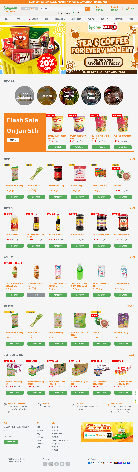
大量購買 (40, 430)
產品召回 (55, 450)
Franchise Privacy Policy (62, 440)
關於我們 (40, 440)
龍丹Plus (40, 437)
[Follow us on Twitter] (50, 464)
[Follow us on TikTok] (67, 464)
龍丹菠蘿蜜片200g (121, 332)
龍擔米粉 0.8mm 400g (14, 332)
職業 (38, 447)
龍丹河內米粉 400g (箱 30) (79, 382)
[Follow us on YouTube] (62, 464)
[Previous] (2, 48)
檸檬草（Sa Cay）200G (34, 333)
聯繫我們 (55, 447)
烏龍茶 (39, 434)
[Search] (87, 9)
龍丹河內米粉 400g (56, 332)
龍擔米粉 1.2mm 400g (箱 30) (14, 382)
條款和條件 (56, 444)
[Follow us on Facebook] (45, 464)
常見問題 (55, 427)
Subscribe (11, 442)
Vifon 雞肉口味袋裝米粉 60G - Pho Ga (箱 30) (123, 382)
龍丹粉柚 (96, 332)
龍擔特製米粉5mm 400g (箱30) (100, 382)
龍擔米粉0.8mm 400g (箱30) (35, 382)
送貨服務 (55, 430)
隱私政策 (55, 437)
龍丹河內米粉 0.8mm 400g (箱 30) (57, 382)
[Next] (135, 48)
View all (131, 355)
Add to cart (14, 344)
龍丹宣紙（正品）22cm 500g (79, 333)
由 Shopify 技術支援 (14, 462)
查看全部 (131, 306)
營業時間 (40, 444)
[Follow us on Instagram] (56, 464)
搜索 (38, 427)
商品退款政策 (57, 434)
